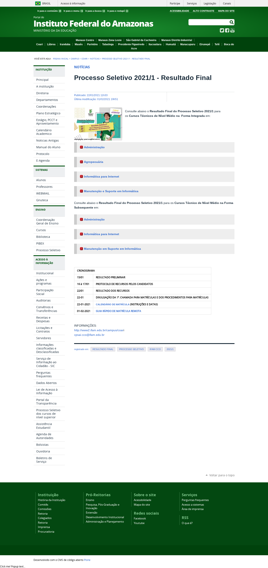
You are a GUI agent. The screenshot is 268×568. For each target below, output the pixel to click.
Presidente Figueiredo (131, 44)
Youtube (139, 523)
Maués (79, 44)
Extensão (91, 512)
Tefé (217, 44)
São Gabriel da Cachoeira (141, 40)
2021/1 (170, 349)
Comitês (43, 504)
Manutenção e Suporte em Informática (111, 191)
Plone (87, 560)
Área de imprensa (193, 509)
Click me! (12, 566)
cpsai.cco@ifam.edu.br (89, 334)
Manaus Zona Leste (110, 40)
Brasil (46, 3)
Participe (175, 3)
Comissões (44, 509)
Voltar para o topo (221, 475)
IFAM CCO (155, 349)
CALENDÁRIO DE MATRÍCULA (112, 304)
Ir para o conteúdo (49, 11)
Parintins (92, 44)
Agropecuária (93, 162)
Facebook (227, 30)
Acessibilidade (179, 11)
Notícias (94, 58)
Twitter (222, 30)
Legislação (210, 3)
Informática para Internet (101, 176)
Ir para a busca (94, 11)
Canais (227, 3)
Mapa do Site (226, 11)
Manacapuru (187, 44)
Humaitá (171, 44)
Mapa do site (142, 504)
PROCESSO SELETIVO (131, 349)
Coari (39, 44)
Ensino (90, 500)
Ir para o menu (73, 11)
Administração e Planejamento (105, 521)
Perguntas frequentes (195, 500)
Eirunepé (205, 44)
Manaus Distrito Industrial (176, 40)
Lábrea (51, 44)
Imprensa (44, 527)
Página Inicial (60, 58)
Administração (94, 147)
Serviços (192, 3)
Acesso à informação (73, 3)
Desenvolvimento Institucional (105, 517)
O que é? (187, 523)
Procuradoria (46, 531)
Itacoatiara (155, 44)
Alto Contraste (203, 11)
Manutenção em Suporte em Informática (112, 248)
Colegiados (45, 518)
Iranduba (65, 44)
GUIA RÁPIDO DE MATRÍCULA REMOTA (118, 311)
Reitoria (43, 513)
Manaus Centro (85, 40)
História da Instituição (51, 500)
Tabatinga (108, 44)
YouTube (232, 30)
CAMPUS (75, 58)
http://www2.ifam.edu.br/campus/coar (99, 330)
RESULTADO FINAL (103, 349)
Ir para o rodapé (117, 11)
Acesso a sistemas (193, 504)
